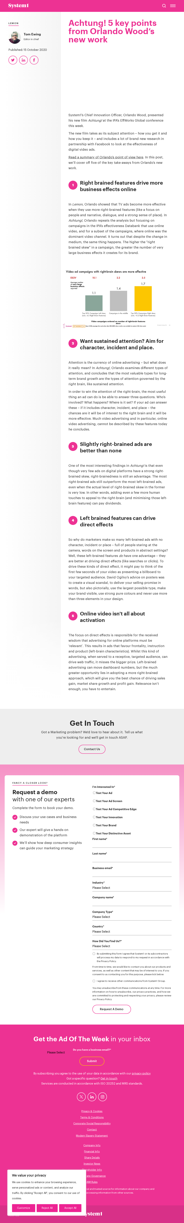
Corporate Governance (92, 1176)
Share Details (92, 1158)
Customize (23, 1208)
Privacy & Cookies (91, 1111)
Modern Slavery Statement (92, 1136)
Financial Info (92, 1151)
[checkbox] (132, 814)
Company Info (91, 1145)
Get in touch (108, 1078)
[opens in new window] (81, 1096)
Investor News (92, 1164)
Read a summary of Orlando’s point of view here (105, 157)
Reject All (47, 1208)
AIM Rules (92, 1182)
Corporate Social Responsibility (92, 1123)
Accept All (70, 1208)
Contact (92, 1130)
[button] (164, 6)
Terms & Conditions (92, 1117)
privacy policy (141, 1073)
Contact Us (92, 749)
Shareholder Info (92, 1170)
